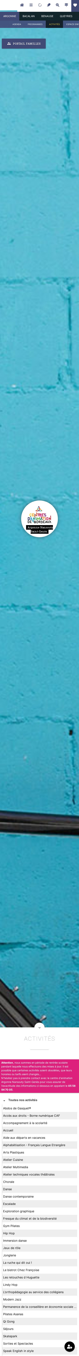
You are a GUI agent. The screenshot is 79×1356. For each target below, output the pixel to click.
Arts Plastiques (13, 1152)
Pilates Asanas (13, 1314)
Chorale (8, 1182)
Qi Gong (9, 1321)
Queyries (66, 16)
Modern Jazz (12, 1299)
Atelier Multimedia (15, 1167)
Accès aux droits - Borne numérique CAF (31, 1115)
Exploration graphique (18, 1211)
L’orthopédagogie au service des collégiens (33, 1292)
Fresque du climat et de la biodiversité (30, 1218)
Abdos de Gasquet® (17, 1108)
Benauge (47, 16)
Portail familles (24, 44)
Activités (54, 24)
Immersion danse (15, 1240)
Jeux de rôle (11, 1248)
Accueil (8, 1130)
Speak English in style (18, 1351)
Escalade (9, 1204)
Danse (7, 1189)
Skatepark (10, 1336)
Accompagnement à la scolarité (25, 1123)
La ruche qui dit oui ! (17, 1262)
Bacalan (29, 16)
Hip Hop (9, 1233)
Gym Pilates (11, 1226)
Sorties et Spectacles (18, 1343)
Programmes (35, 24)
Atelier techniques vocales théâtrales (29, 1174)
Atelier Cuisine (13, 1160)
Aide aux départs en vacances (24, 1137)
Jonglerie (9, 1255)
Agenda (16, 24)
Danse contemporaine (18, 1196)
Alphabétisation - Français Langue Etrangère (34, 1145)
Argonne (9, 16)
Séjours (8, 1329)
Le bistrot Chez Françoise (21, 1270)
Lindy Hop (10, 1285)
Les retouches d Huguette (21, 1277)
